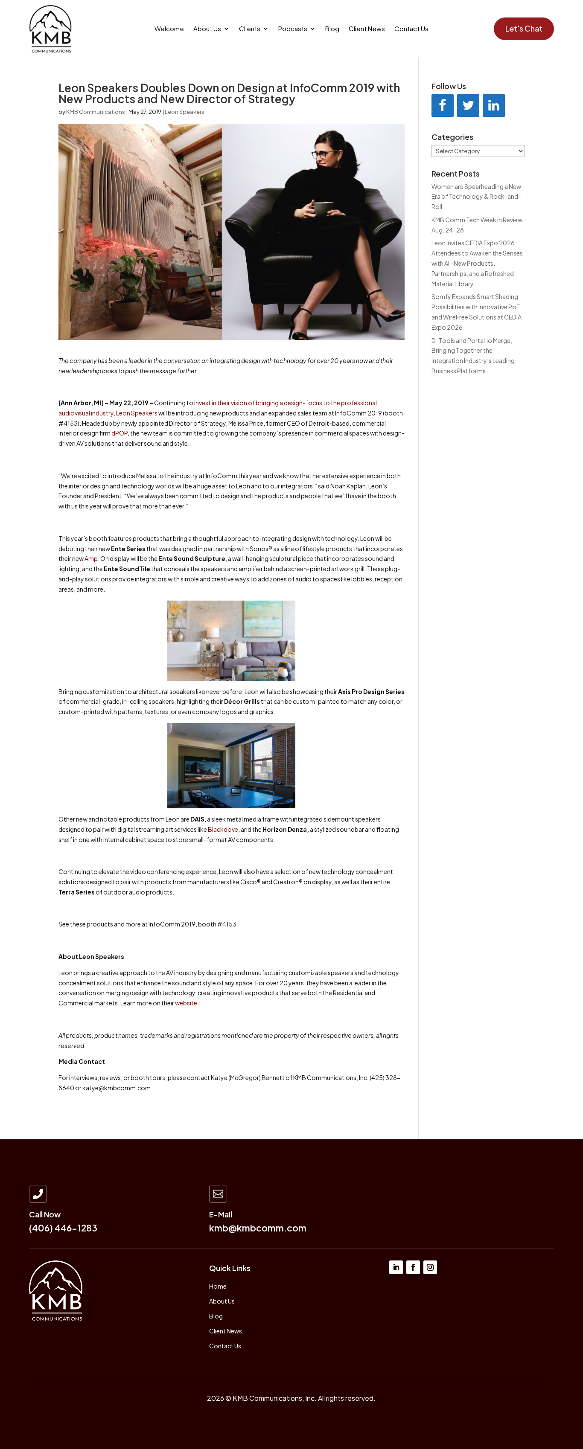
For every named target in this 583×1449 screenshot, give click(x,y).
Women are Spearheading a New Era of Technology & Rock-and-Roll (476, 197)
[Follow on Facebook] (413, 1267)
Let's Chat (523, 28)
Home (218, 1286)
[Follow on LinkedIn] (396, 1267)
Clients (249, 29)
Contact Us (411, 29)
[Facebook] (442, 105)
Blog (332, 29)
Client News (367, 29)
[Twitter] (468, 105)
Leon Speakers (184, 111)
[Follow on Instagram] (430, 1267)
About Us (207, 29)
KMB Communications (95, 111)
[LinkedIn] (494, 105)
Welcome (169, 29)
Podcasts (292, 29)
